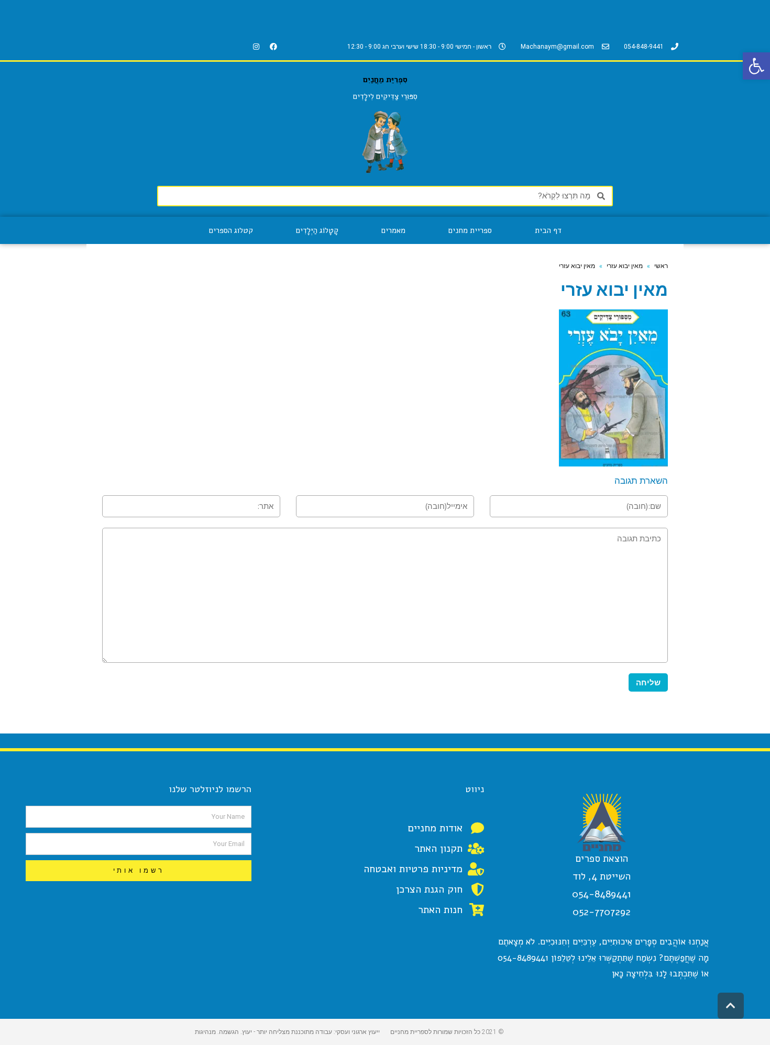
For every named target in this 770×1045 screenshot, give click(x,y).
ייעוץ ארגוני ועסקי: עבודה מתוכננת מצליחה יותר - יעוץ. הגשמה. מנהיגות (287, 1032)
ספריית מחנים (470, 230)
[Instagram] (256, 46)
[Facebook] (273, 46)
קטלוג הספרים (231, 230)
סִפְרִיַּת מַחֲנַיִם (385, 79)
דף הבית (548, 230)
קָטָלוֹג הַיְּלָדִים (317, 230)
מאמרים (393, 230)
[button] (756, 66)
